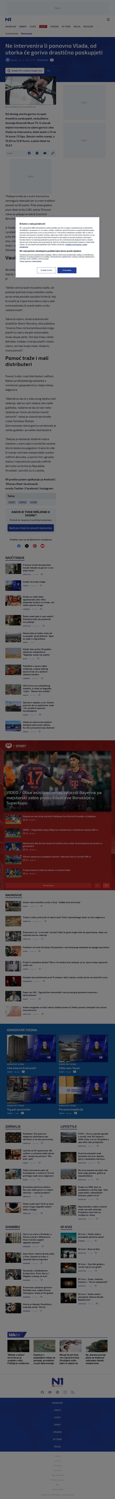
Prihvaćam (67, 270)
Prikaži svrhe (46, 270)
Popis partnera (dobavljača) (30, 261)
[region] (57, 247)
